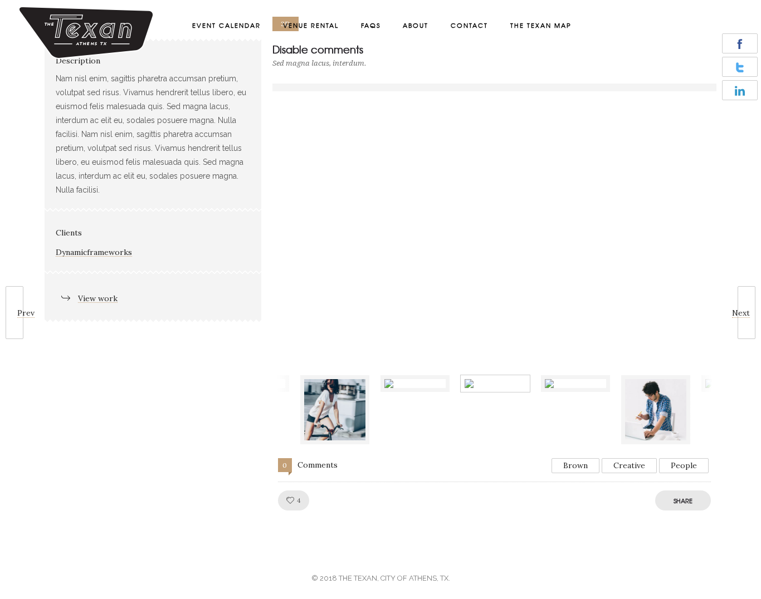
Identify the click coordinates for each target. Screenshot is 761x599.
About (415, 25)
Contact (469, 25)
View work (98, 298)
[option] (494, 87)
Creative (629, 465)
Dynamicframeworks (94, 252)
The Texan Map (541, 25)
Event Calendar (226, 25)
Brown (575, 465)
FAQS (370, 25)
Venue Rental (311, 25)
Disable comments (317, 49)
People (684, 465)
